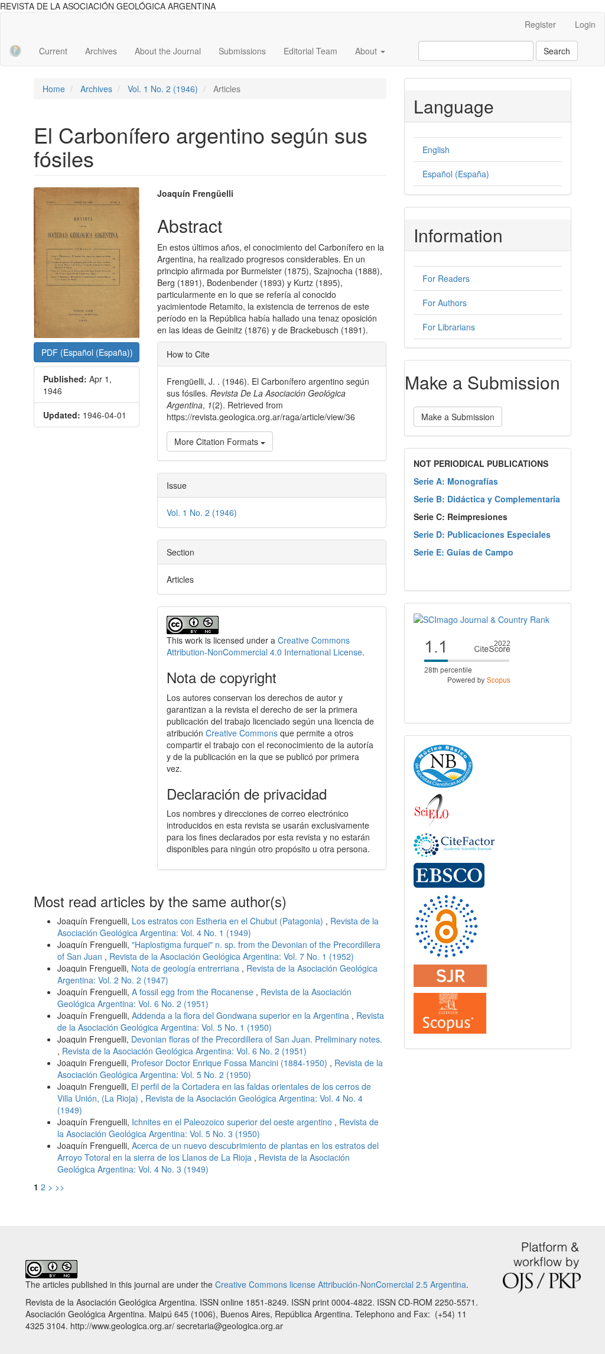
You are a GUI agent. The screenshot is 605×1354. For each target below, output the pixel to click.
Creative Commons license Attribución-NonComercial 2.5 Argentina (340, 1284)
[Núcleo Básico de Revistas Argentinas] (443, 765)
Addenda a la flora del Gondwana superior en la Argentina (242, 1015)
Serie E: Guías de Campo (463, 552)
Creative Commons (242, 733)
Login (585, 24)
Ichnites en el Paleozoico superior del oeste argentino (233, 1122)
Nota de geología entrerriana (186, 968)
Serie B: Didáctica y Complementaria (487, 499)
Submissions (242, 51)
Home (54, 89)
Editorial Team (310, 51)
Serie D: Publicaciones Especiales (482, 534)
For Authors (444, 303)
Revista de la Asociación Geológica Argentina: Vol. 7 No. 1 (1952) (231, 956)
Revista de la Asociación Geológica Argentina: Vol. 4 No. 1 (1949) (218, 927)
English (436, 149)
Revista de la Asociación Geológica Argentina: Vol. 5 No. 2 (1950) (220, 1068)
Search (557, 51)
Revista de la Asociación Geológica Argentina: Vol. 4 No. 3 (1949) (203, 1163)
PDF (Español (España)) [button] (87, 352)
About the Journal (168, 51)
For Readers (446, 278)
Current (53, 51)
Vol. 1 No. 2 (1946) (163, 89)
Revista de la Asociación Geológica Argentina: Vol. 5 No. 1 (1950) (220, 1021)
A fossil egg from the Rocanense (194, 992)
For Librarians (448, 327)
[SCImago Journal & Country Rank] (481, 618)
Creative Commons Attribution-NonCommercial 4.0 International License (264, 646)
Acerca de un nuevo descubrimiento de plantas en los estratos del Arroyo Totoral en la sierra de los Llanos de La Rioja (218, 1151)
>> (59, 1187)
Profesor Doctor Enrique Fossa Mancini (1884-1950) (230, 1063)
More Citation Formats (217, 441)
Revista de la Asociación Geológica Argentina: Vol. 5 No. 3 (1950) (218, 1127)
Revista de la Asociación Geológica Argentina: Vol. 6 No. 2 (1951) (204, 997)
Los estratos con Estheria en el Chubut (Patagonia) (229, 921)
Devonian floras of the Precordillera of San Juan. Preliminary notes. (256, 1039)
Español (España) (455, 174)
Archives (101, 51)
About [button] (367, 51)
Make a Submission (458, 417)
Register (540, 24)
